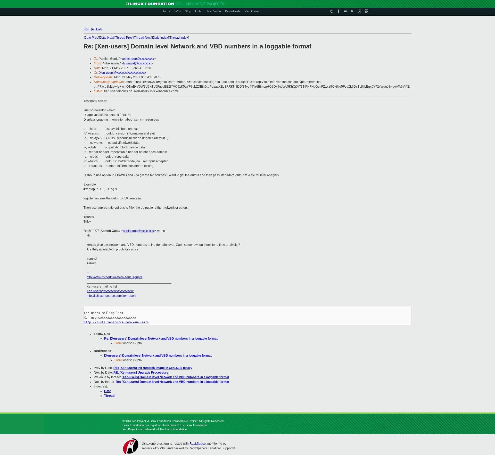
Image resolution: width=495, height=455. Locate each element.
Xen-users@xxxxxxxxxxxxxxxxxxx (122, 72)
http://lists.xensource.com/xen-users (111, 296)
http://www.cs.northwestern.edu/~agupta (114, 277)
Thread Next (142, 37)
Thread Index (179, 37)
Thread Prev (124, 37)
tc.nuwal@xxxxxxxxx (137, 63)
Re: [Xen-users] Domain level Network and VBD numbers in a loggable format (161, 338)
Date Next (107, 37)
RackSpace (197, 443)
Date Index (160, 37)
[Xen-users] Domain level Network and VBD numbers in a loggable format (158, 355)
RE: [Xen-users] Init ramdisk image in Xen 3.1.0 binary (152, 368)
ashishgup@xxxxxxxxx (138, 59)
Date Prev (91, 37)
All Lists (97, 29)
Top (86, 29)
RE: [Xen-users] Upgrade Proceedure (140, 372)
